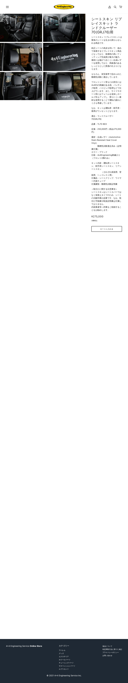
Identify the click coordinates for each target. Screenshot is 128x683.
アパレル (62, 650)
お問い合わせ (107, 655)
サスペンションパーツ (67, 666)
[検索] (115, 7)
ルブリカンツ (64, 669)
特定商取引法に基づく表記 (112, 649)
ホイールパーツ (64, 660)
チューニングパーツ (66, 663)
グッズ (61, 653)
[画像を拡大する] (21, 28)
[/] (64, 6)
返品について (107, 646)
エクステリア (64, 657)
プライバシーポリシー (110, 652)
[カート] (120, 7)
